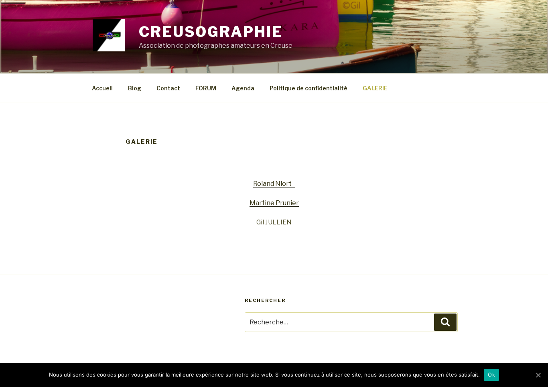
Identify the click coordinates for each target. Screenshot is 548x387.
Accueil (102, 88)
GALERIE (375, 88)
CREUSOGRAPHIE (210, 32)
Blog (134, 88)
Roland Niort (274, 183)
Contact (168, 88)
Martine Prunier (274, 203)
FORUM (205, 88)
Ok (491, 374)
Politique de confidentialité (308, 88)
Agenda (242, 88)
